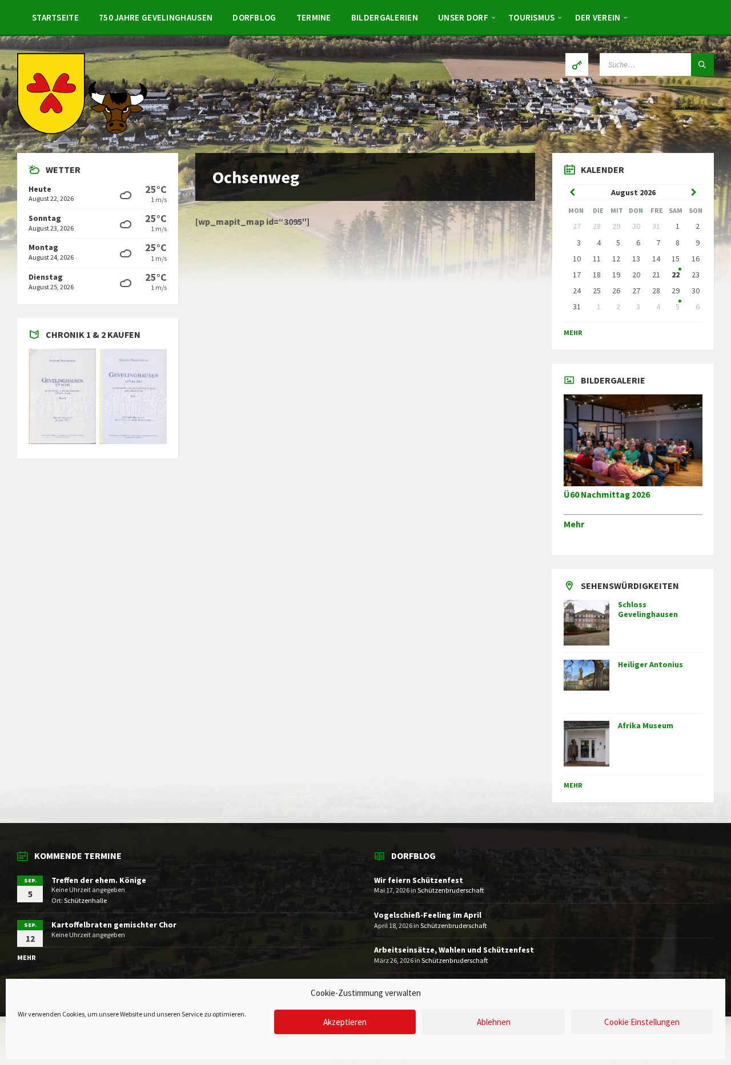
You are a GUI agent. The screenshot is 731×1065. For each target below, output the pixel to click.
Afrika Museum (645, 725)
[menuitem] (55, 17)
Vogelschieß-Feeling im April (427, 915)
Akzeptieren (345, 1021)
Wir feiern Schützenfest (418, 880)
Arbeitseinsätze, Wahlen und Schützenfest (454, 950)
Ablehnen (494, 1021)
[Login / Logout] (576, 64)
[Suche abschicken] (702, 64)
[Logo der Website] (82, 130)
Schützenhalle (85, 900)
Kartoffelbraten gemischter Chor (113, 924)
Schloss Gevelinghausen (648, 609)
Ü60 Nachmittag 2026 (607, 494)
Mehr (573, 332)
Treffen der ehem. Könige (98, 880)
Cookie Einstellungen (642, 1021)
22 (676, 274)
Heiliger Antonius (650, 664)
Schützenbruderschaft (450, 890)
